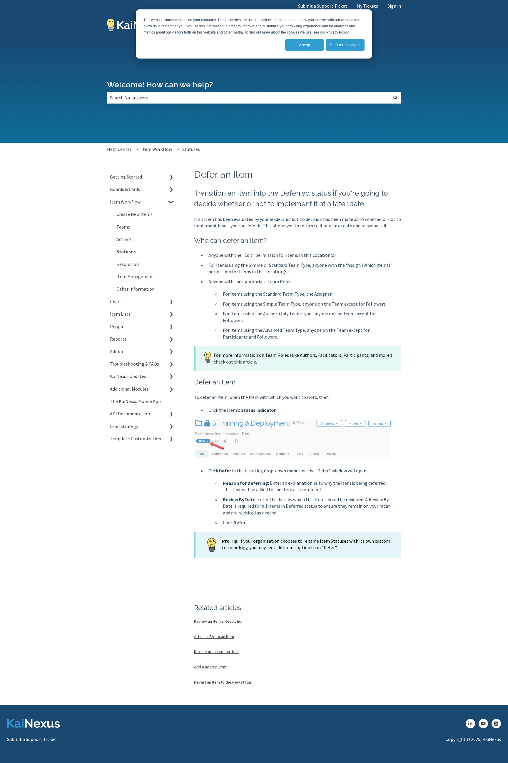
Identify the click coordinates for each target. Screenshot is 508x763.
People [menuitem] (117, 326)
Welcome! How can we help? (160, 84)
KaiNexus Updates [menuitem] (128, 376)
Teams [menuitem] (123, 227)
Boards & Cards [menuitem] (125, 189)
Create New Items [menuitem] (134, 214)
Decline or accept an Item (216, 651)
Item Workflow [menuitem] (125, 202)
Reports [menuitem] (118, 339)
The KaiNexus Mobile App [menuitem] (135, 401)
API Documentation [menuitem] (130, 414)
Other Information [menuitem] (135, 289)
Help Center (119, 149)
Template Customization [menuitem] (135, 439)
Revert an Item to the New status (223, 682)
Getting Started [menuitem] (126, 177)
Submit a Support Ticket (322, 6)
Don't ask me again (345, 45)
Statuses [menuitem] (126, 251)
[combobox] (248, 97)
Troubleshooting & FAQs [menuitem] (134, 364)
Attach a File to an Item (214, 636)
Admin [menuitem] (116, 351)
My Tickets (367, 6)
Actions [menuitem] (124, 239)
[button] (171, 177)
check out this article (235, 362)
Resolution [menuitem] (127, 264)
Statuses (191, 149)
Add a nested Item (210, 666)
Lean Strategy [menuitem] (124, 426)
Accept (304, 45)
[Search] (395, 97)
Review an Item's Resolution (218, 621)
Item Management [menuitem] (135, 276)
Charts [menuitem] (116, 301)
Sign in (394, 6)
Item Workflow (156, 149)
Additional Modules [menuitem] (129, 389)
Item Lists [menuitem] (120, 314)
